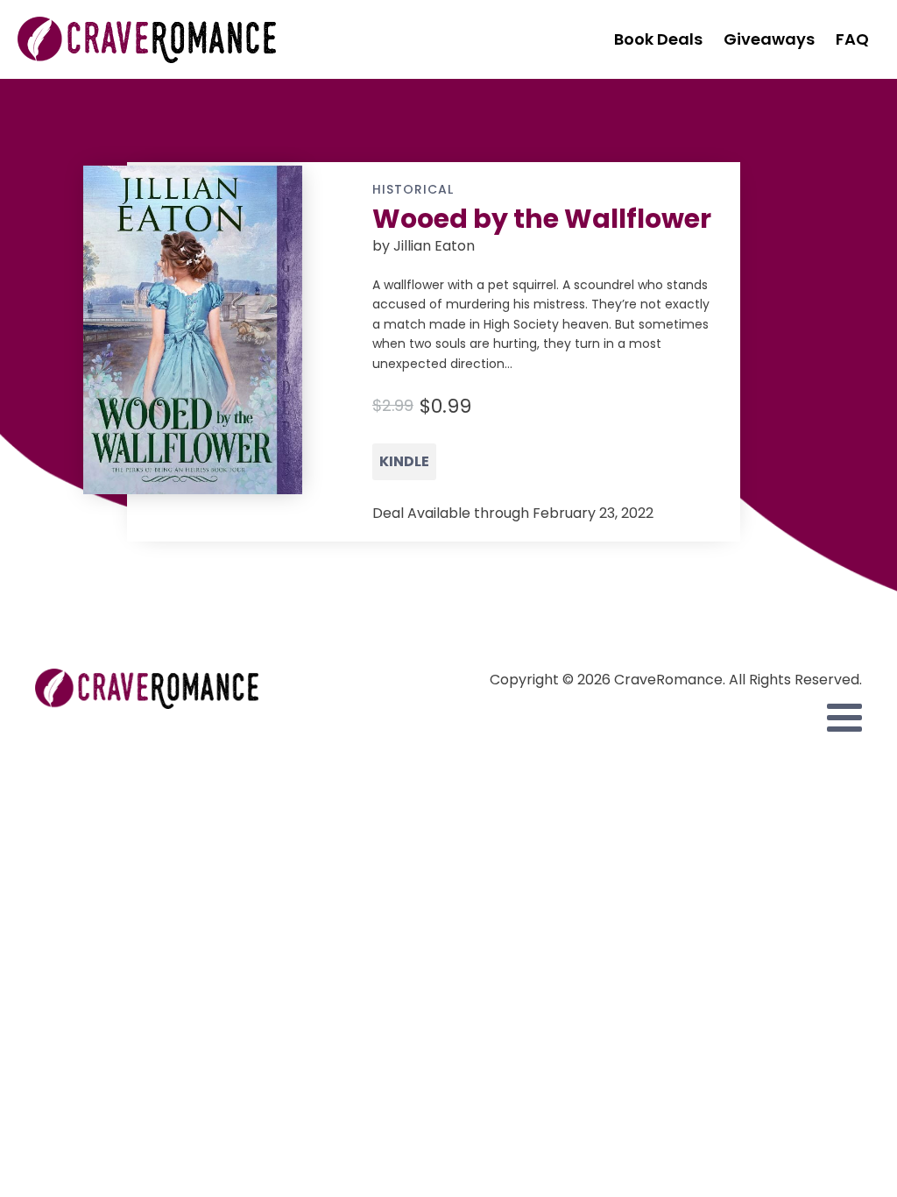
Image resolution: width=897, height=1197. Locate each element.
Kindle (404, 461)
